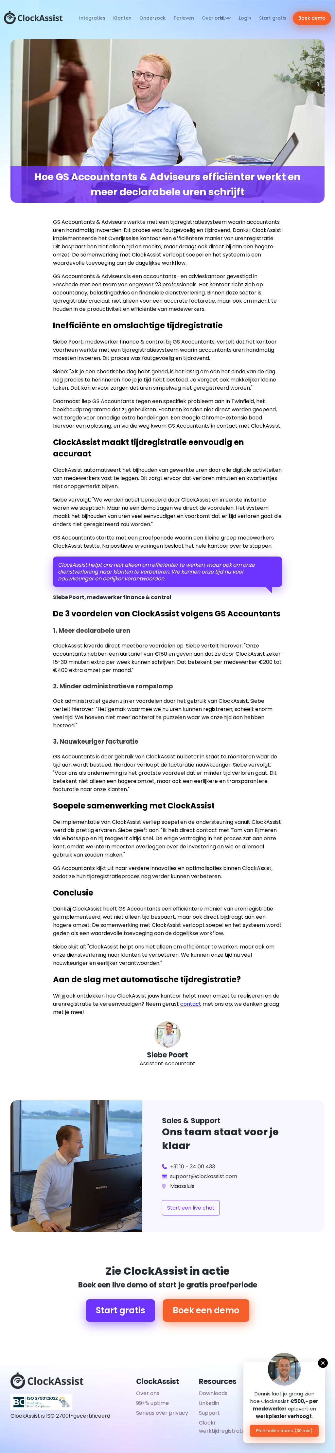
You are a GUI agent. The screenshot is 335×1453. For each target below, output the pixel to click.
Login (245, 18)
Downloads (213, 1393)
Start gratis (272, 18)
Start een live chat (191, 1208)
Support (209, 1413)
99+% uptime (152, 1403)
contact (190, 1004)
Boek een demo (206, 1310)
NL (223, 18)
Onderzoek (152, 18)
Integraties (92, 18)
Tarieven (183, 18)
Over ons (213, 18)
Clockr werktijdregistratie (222, 1427)
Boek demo (312, 18)
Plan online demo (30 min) (284, 1430)
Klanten (122, 18)
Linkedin (209, 1403)
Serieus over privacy (162, 1413)
